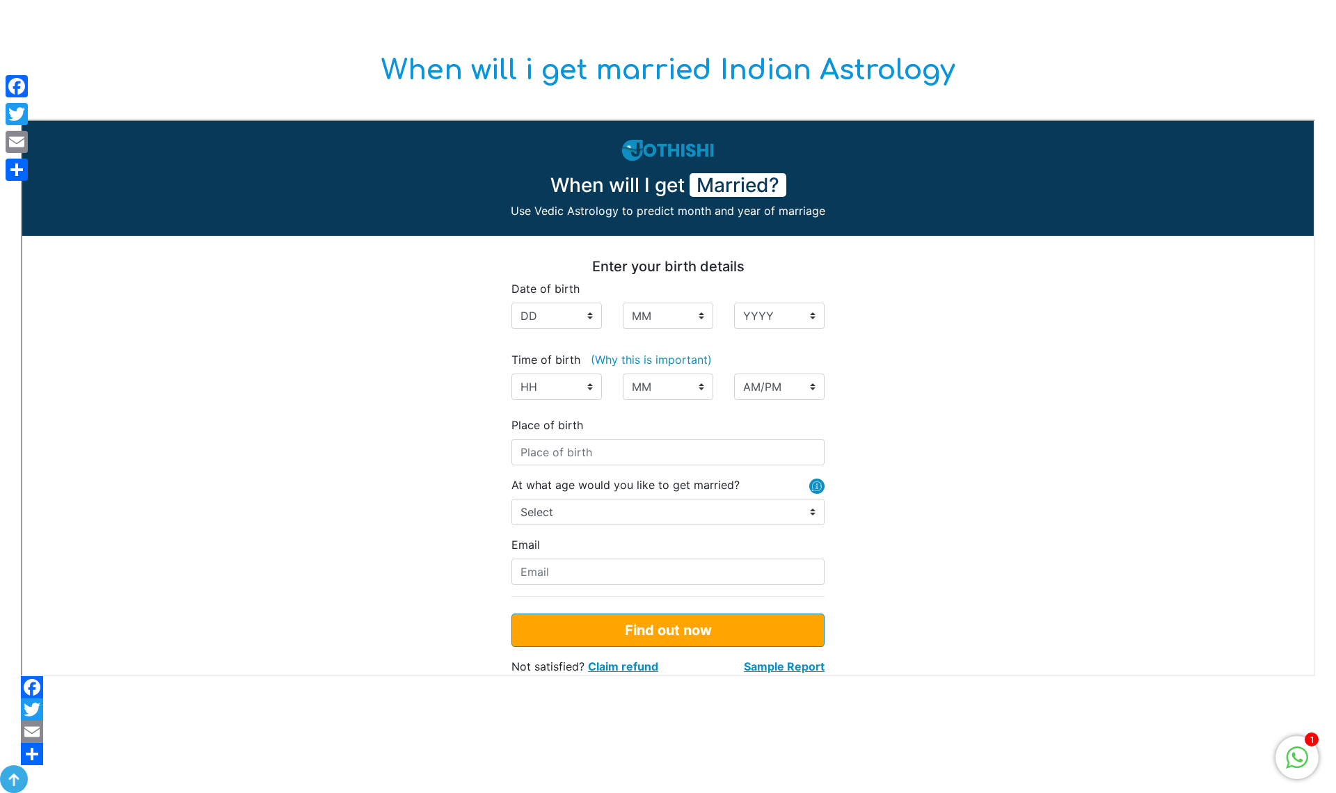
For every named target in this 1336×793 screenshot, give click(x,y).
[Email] (668, 732)
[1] (1297, 756)
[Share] (668, 754)
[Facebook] (668, 687)
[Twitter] (668, 709)
